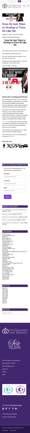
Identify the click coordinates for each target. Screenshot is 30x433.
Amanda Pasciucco (14, 37)
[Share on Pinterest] (17, 146)
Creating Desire (6, 244)
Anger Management (7, 235)
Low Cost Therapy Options (9, 417)
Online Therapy (6, 267)
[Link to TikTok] (6, 408)
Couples (4, 242)
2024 (3, 291)
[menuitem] (24, 6)
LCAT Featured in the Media (9, 414)
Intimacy (4, 258)
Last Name (7, 180)
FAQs (3, 374)
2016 (3, 303)
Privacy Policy (5, 430)
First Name (7, 173)
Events (4, 250)
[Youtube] (3, 408)
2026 (3, 288)
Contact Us (5, 369)
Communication (6, 241)
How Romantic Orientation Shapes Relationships (14, 209)
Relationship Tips (6, 269)
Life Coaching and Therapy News (11, 263)
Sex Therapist (6, 271)
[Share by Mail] (26, 146)
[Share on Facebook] (4, 146)
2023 (3, 292)
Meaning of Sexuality (7, 214)
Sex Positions (5, 270)
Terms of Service (13, 430)
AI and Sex (5, 234)
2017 (3, 301)
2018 (3, 300)
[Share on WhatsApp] (13, 146)
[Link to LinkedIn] (16, 408)
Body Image (5, 238)
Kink (3, 260)
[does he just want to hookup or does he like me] (13, 17)
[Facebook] (10, 408)
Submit (7, 197)
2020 (3, 297)
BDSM (4, 237)
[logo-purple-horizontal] (12, 6)
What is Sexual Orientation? (9, 220)
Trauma (4, 276)
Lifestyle (4, 264)
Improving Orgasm (7, 257)
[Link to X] (13, 408)
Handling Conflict (6, 254)
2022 (3, 294)
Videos (4, 37)
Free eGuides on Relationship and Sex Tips (13, 251)
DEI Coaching (6, 247)
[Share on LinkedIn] (21, 146)
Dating (4, 245)
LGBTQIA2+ (5, 261)
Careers (4, 371)
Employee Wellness (7, 248)
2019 (3, 298)
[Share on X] (9, 146)
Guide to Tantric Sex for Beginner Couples (13, 222)
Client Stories (5, 240)
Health (4, 255)
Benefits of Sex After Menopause (10, 217)
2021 (3, 295)
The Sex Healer (18, 34)
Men (3, 266)
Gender (4, 253)
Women (4, 279)
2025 (3, 289)
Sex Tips (4, 273)
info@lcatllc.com (10, 366)
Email (5, 187)
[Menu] (23, 6)
